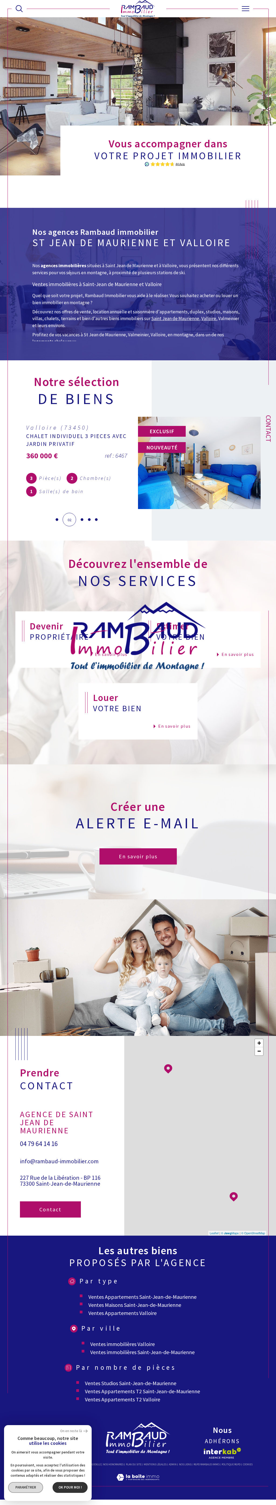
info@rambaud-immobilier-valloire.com (54, 1154)
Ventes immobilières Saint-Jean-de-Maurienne (142, 1352)
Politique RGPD (231, 1464)
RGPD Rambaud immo (206, 1464)
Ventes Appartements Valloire (122, 1313)
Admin (173, 1464)
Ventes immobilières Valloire (122, 1344)
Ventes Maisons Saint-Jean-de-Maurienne (134, 1304)
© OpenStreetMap (253, 1233)
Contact (268, 428)
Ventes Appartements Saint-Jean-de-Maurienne (142, 1296)
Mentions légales (155, 1464)
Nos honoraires (113, 1464)
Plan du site (133, 1464)
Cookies (248, 1464)
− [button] (259, 1051)
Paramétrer (25, 1487)
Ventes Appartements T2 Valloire (122, 1399)
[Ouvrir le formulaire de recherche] (19, 8)
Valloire (208, 318)
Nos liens (185, 1464)
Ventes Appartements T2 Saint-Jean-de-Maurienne (142, 1391)
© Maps (230, 1233)
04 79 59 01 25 (39, 1133)
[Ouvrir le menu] (245, 8)
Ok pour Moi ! (70, 1487)
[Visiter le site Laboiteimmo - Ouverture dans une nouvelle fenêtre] (138, 1483)
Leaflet (214, 1233)
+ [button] (259, 1043)
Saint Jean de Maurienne (175, 318)
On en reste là (71, 1431)
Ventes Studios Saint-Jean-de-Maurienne (130, 1383)
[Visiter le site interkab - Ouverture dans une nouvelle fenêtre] (222, 1453)
